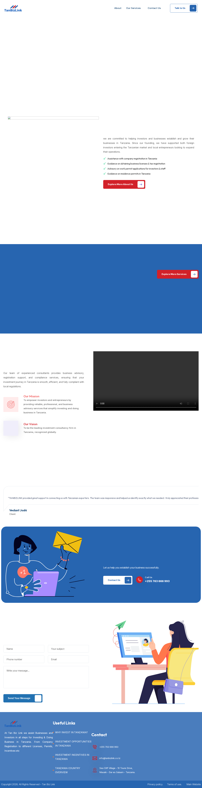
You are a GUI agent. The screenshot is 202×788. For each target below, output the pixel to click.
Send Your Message (19, 698)
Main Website (193, 784)
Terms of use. (174, 784)
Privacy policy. (155, 784)
